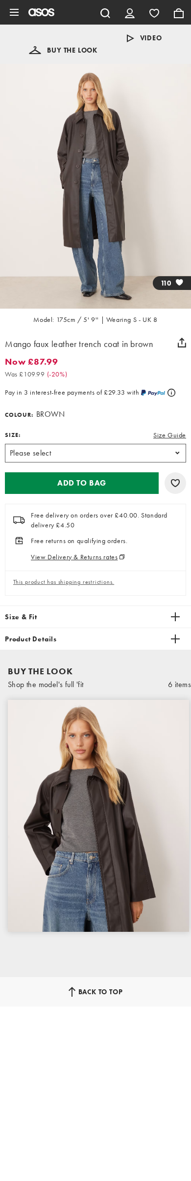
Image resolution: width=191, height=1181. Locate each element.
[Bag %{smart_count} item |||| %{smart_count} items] (179, 12)
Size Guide (169, 435)
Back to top (100, 991)
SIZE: (13, 435)
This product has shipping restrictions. (63, 582)
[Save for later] (175, 483)
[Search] (105, 12)
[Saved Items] (154, 12)
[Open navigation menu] (14, 12)
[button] (63, 50)
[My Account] (130, 12)
